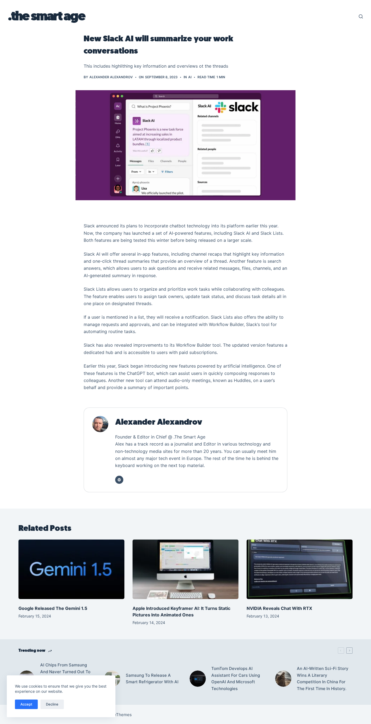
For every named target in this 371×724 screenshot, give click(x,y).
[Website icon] (119, 480)
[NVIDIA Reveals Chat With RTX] (300, 569)
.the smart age (46, 16)
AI (189, 77)
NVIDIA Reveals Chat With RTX (279, 608)
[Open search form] (361, 16)
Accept (26, 704)
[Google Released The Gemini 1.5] (71, 569)
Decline (52, 704)
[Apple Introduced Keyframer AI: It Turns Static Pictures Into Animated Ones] (185, 569)
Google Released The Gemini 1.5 (53, 608)
